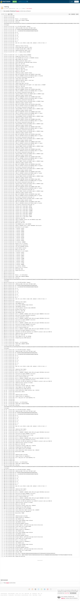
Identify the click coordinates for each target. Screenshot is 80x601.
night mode (27, 593)
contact (39, 595)
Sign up (76, 1)
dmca (30, 595)
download (73, 14)
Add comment (29, 8)
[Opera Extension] (47, 589)
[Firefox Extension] (32, 589)
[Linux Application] (51, 589)
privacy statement (4, 595)
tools (23, 593)
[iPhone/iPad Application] (35, 589)
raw (69, 14)
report (77, 14)
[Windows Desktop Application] (38, 589)
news (39, 593)
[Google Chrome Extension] (29, 589)
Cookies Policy (66, 593)
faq (20, 593)
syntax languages (11, 593)
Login (71, 1)
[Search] (27, 1)
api (30, 593)
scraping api (34, 593)
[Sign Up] (59, 597)
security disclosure (24, 595)
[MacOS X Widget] (44, 589)
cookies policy (11, 595)
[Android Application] (41, 589)
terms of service (18, 595)
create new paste (4, 593)
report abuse (34, 595)
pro (41, 593)
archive (17, 593)
